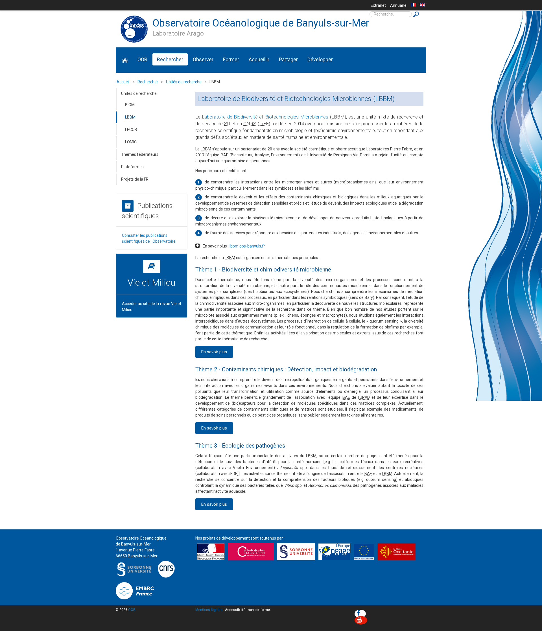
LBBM (130, 117)
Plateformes (132, 167)
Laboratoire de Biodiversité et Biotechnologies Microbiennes (265, 117)
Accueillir (259, 59)
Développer (320, 59)
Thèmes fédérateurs (139, 154)
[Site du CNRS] (166, 569)
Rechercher (170, 59)
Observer (203, 59)
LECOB (131, 129)
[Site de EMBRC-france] (135, 590)
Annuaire (398, 5)
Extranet (378, 5)
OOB (142, 59)
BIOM (130, 104)
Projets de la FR (134, 179)
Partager (288, 59)
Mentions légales (208, 610)
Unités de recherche (139, 93)
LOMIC (131, 142)
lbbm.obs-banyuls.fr (247, 246)
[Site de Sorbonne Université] (135, 569)
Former (231, 59)
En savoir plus (214, 351)
